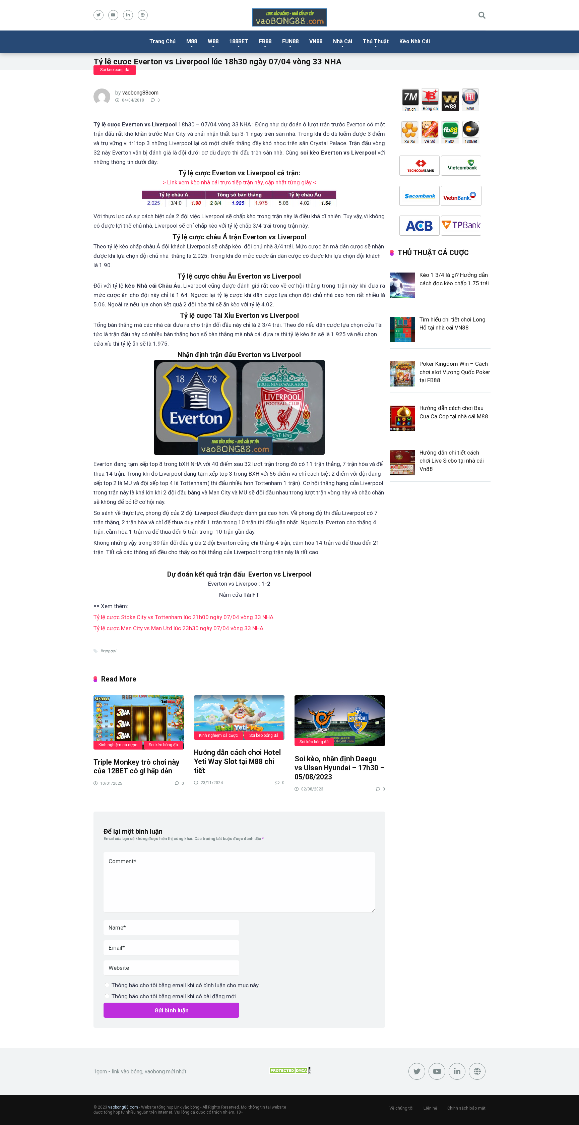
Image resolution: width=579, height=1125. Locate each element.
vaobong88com (140, 93)
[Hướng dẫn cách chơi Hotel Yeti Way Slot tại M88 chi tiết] (239, 717)
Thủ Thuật (376, 41)
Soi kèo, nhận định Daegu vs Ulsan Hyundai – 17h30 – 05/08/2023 (340, 768)
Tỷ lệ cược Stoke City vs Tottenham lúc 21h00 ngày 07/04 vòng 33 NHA (183, 617)
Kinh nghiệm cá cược (118, 745)
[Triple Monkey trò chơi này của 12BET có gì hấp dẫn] (138, 722)
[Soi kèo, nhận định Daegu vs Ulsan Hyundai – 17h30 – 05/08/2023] (340, 720)
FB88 (265, 41)
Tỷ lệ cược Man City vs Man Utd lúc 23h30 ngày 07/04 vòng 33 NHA (178, 628)
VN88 (315, 41)
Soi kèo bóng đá (114, 69)
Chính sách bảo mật (466, 1108)
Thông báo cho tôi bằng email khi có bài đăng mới (174, 996)
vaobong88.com (123, 1107)
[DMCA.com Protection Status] (290, 1072)
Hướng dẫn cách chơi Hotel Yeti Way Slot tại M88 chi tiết (237, 761)
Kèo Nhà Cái (414, 41)
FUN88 (290, 41)
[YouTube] (113, 15)
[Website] (143, 15)
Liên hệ (430, 1108)
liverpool (108, 651)
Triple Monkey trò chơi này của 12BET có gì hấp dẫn (136, 766)
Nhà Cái (342, 41)
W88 (213, 41)
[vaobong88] (289, 17)
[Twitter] (98, 15)
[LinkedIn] (128, 15)
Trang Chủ (162, 41)
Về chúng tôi (401, 1108)
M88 (191, 41)
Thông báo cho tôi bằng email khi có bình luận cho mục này (185, 985)
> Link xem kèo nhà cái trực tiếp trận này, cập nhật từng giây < (239, 182)
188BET (238, 41)
